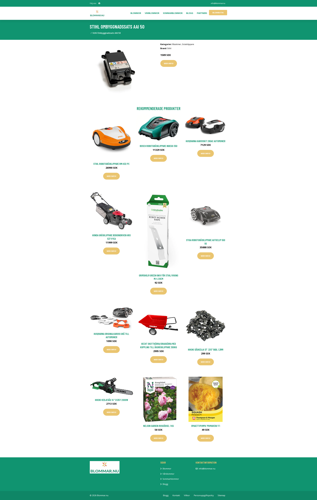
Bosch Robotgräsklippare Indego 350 (158, 145)
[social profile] (99, 3)
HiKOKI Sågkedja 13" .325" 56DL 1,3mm (205, 349)
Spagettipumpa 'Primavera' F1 (205, 425)
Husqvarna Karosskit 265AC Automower (205, 141)
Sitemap (221, 495)
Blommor (136, 13)
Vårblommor (152, 13)
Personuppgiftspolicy (204, 495)
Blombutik (218, 12)
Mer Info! (168, 63)
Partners (202, 13)
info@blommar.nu (218, 3)
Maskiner (176, 44)
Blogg (189, 13)
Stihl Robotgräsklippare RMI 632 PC (111, 163)
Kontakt (176, 495)
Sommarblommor (173, 13)
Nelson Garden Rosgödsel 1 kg (158, 425)
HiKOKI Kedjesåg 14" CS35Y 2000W (111, 399)
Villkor (187, 495)
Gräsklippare (188, 44)
